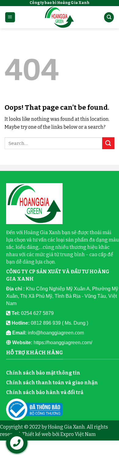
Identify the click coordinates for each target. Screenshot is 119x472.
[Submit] (108, 143)
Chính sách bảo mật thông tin (43, 373)
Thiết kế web (36, 434)
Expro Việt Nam (78, 434)
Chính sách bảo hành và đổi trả (44, 392)
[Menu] (10, 17)
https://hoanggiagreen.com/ (63, 342)
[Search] (109, 17)
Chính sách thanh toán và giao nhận (52, 382)
